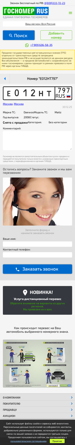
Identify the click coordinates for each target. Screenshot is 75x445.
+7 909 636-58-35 (41, 44)
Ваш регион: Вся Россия (40, 23)
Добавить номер (56, 35)
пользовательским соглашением (28, 441)
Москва (8, 103)
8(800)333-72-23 (54, 3)
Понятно (57, 441)
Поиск (20, 35)
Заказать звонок (40, 268)
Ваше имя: (9, 238)
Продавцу (10, 409)
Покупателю (11, 403)
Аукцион (9, 415)
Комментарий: (12, 128)
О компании (11, 397)
